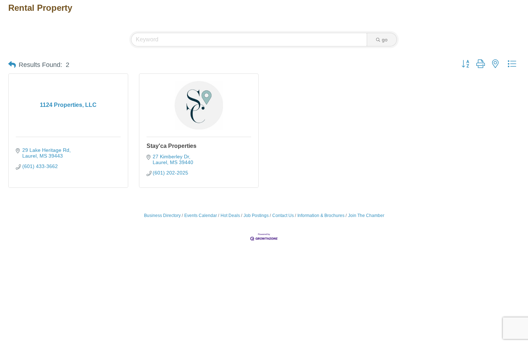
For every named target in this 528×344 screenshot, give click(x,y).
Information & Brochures (320, 215)
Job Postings (256, 215)
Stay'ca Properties (171, 146)
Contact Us (283, 215)
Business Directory (162, 215)
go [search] (385, 39)
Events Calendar (200, 215)
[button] (12, 65)
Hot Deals (230, 215)
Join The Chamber (366, 215)
